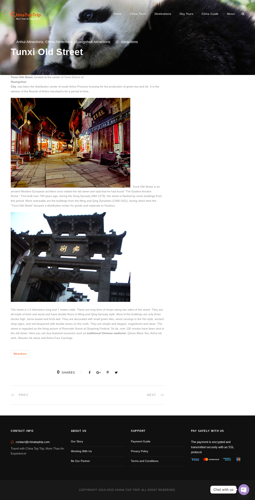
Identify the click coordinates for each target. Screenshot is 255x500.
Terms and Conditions (144, 461)
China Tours (138, 13)
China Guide (210, 13)
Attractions (129, 42)
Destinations (163, 13)
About (231, 13)
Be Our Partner (80, 461)
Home (118, 13)
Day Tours (186, 13)
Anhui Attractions (29, 42)
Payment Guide (140, 441)
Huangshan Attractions (92, 42)
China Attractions (58, 42)
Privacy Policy (139, 451)
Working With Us (81, 451)
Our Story (77, 441)
